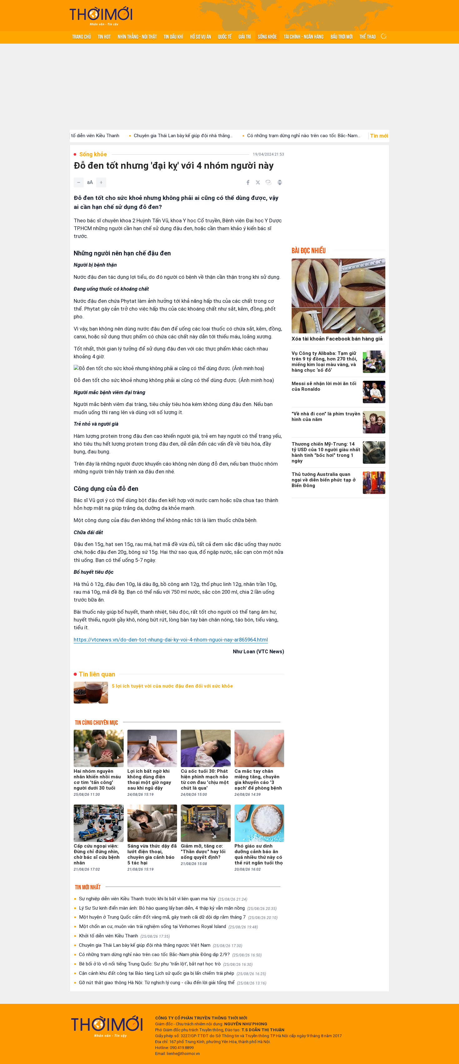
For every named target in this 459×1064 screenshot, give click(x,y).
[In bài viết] (279, 182)
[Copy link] (268, 182)
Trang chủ (81, 36)
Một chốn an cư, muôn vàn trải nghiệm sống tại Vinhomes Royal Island (168, 926)
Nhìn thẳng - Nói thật (137, 36)
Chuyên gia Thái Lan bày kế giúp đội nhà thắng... (157, 135)
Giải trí (245, 36)
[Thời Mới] (107, 1026)
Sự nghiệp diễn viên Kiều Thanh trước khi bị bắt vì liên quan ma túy (163, 899)
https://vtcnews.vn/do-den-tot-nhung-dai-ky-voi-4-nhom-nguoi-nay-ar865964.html (171, 639)
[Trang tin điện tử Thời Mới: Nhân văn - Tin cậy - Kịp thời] (101, 16)
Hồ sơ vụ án (200, 36)
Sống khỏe (267, 36)
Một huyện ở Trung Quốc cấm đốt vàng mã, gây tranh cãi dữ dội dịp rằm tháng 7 (178, 917)
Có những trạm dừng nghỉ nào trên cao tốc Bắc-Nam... (277, 135)
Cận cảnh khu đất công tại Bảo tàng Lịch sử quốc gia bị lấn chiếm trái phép (172, 973)
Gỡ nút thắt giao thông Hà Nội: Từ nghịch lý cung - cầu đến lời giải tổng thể (172, 982)
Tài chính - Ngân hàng (303, 36)
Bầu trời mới (342, 36)
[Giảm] (79, 182)
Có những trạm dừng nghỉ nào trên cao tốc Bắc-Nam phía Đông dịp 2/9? (170, 954)
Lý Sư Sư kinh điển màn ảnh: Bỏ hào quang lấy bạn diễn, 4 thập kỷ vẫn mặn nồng (178, 908)
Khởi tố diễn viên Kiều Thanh (124, 936)
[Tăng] (101, 182)
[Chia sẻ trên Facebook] (248, 182)
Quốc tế (225, 36)
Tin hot (104, 36)
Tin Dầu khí (173, 36)
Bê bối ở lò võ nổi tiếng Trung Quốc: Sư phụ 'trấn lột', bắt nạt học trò (166, 964)
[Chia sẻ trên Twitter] (258, 182)
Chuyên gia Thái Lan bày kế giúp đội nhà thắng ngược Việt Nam (160, 945)
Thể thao (367, 36)
